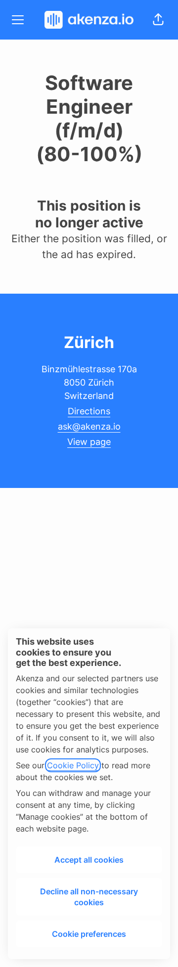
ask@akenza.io (89, 426)
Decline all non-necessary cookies (89, 896)
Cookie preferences (89, 934)
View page (89, 442)
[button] (158, 20)
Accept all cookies (89, 860)
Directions (89, 411)
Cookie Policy (73, 765)
